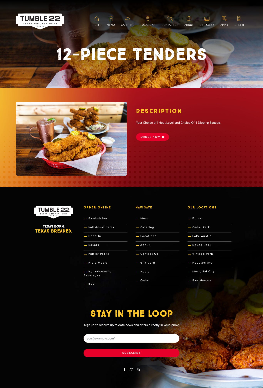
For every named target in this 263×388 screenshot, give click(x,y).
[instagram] (131, 369)
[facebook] (124, 369)
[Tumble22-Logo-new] (40, 15)
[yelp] (138, 369)
